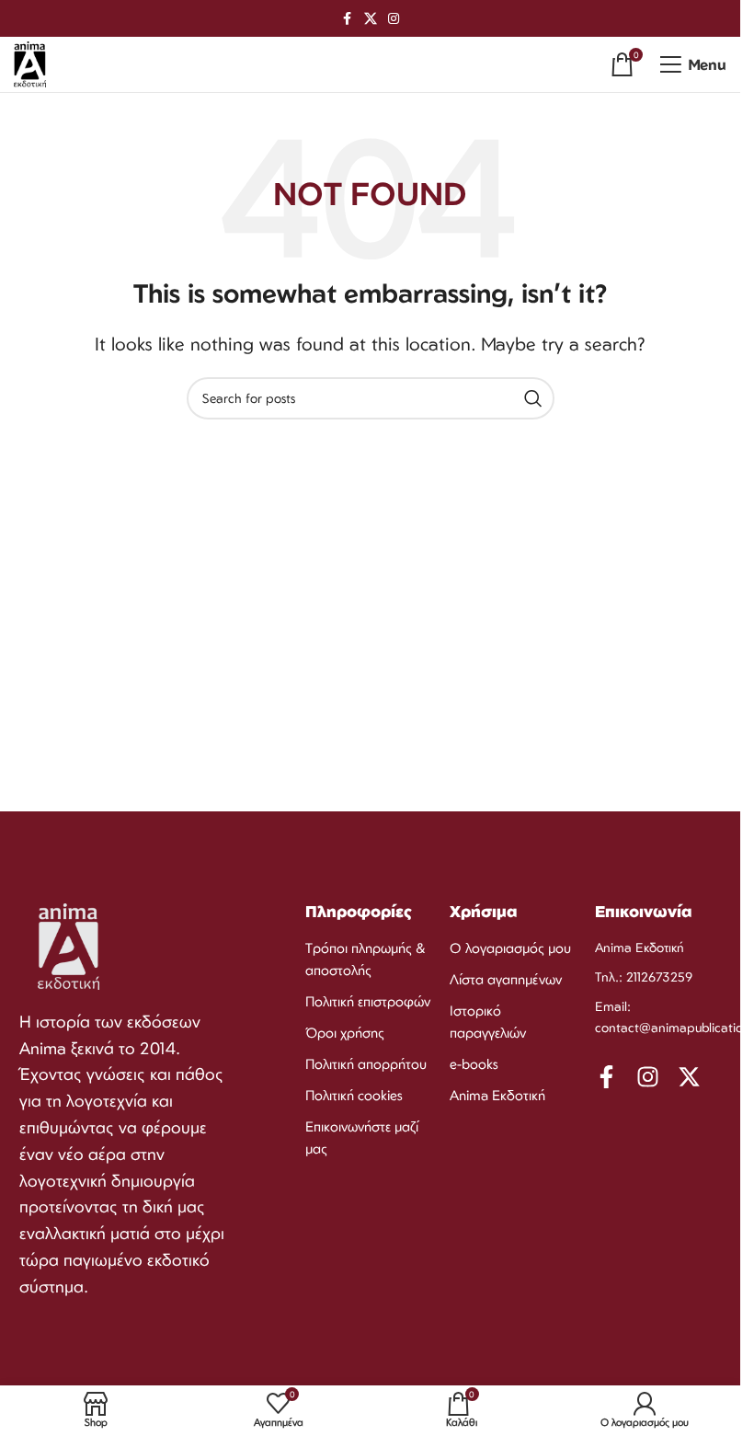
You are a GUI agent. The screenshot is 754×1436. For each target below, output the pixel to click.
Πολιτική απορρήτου (366, 1064)
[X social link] (371, 18)
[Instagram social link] (394, 18)
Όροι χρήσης (344, 1032)
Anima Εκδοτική (497, 1095)
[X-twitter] (689, 1076)
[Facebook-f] (606, 1076)
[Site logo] (30, 62)
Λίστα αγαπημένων (506, 979)
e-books (474, 1064)
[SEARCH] (533, 398)
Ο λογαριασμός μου (510, 948)
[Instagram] (647, 1076)
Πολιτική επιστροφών (367, 1001)
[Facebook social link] (348, 18)
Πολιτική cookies (354, 1095)
